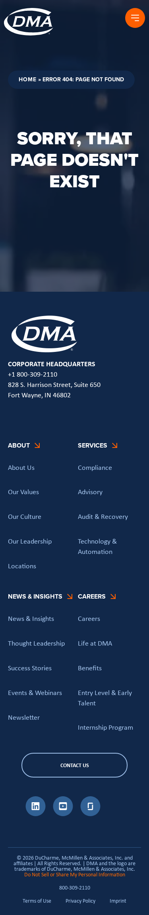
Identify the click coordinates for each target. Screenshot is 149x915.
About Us (21, 467)
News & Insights (31, 618)
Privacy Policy (80, 900)
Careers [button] (92, 596)
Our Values (23, 492)
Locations (22, 566)
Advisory (90, 492)
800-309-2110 (74, 887)
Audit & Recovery (103, 516)
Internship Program (105, 727)
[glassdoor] (90, 814)
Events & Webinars (35, 692)
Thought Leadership (36, 643)
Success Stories (30, 668)
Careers (89, 618)
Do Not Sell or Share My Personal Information (74, 874)
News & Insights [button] (35, 596)
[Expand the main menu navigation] (135, 18)
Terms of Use (37, 900)
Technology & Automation (97, 546)
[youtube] (63, 814)
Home (28, 79)
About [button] (19, 445)
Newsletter (24, 717)
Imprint (118, 900)
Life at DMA (95, 643)
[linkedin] (35, 814)
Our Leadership (30, 541)
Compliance (95, 467)
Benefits (90, 668)
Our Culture (24, 516)
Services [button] (92, 445)
